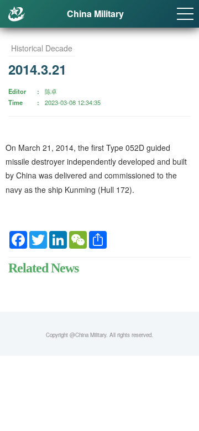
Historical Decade (41, 48)
